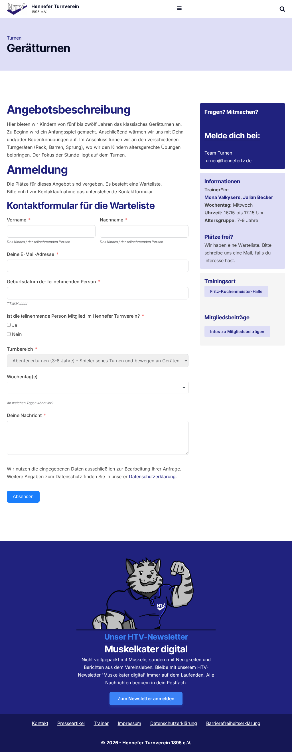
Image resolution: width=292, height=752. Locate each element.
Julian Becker (258, 197)
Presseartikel (71, 723)
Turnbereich (20, 349)
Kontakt (40, 723)
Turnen (14, 38)
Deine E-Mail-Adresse (30, 254)
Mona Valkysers (222, 197)
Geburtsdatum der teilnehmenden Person (51, 281)
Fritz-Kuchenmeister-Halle (236, 291)
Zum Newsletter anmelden (146, 698)
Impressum (129, 723)
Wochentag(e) (22, 376)
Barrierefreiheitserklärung (233, 723)
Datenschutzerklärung (152, 476)
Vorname (16, 220)
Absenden (23, 496)
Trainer (101, 723)
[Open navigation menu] (179, 8)
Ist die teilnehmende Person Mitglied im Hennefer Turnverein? (73, 316)
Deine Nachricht (24, 415)
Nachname (111, 220)
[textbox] (97, 387)
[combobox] (97, 387)
